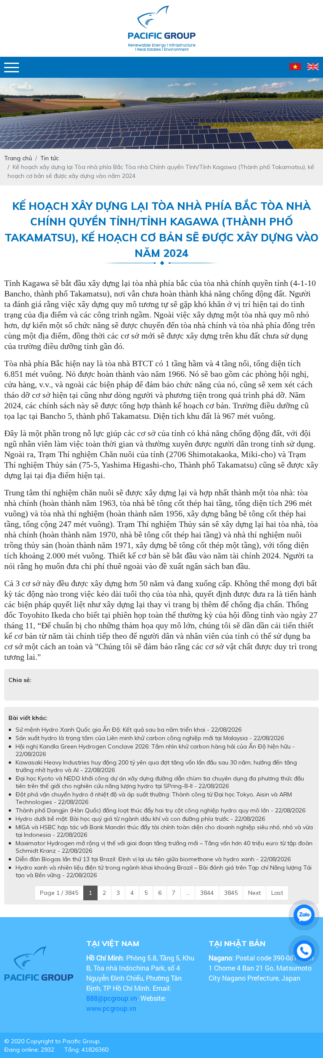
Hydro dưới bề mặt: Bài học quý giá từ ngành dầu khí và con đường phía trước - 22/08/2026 (140, 819)
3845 (231, 893)
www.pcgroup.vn (112, 1008)
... (188, 893)
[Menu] (11, 67)
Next (254, 893)
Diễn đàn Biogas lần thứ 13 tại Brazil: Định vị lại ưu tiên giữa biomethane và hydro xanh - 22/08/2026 (153, 859)
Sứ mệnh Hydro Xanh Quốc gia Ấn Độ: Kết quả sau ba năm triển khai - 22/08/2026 (128, 729)
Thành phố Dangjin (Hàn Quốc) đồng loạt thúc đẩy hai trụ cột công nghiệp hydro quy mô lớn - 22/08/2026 (160, 810)
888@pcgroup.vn (111, 998)
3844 (207, 893)
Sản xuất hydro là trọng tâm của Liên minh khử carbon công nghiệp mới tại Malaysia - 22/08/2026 (150, 738)
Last (277, 893)
